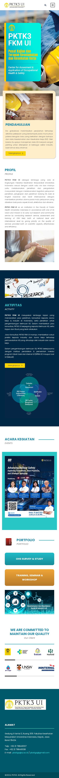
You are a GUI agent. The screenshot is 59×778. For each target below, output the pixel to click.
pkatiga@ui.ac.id (20, 752)
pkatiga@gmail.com (40, 752)
